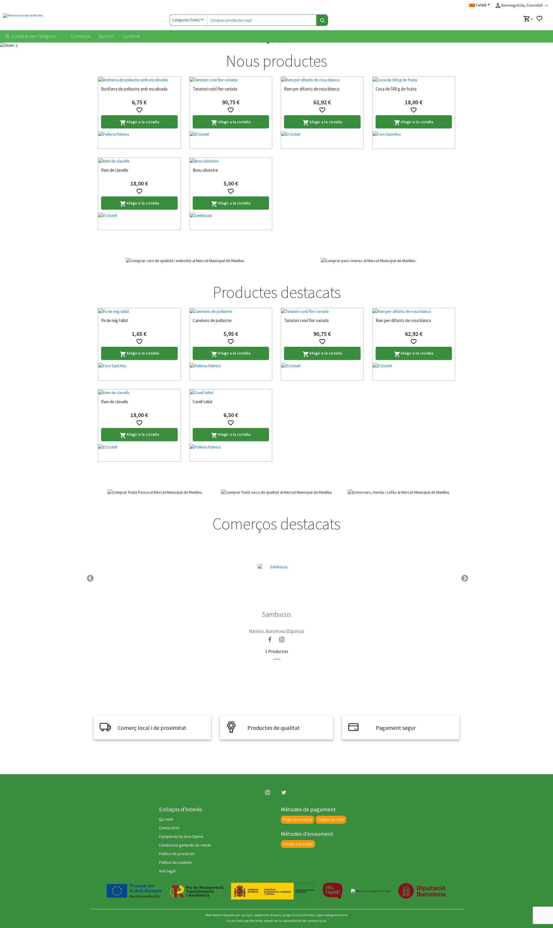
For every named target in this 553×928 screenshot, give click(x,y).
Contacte (131, 36)
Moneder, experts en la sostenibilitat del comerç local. (288, 920)
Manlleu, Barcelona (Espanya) (276, 631)
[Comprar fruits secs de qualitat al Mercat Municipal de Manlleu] (276, 492)
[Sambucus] (231, 221)
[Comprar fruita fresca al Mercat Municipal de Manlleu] (154, 492)
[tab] (262, 42)
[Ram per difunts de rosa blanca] (322, 80)
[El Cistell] (231, 140)
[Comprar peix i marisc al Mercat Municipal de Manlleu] (367, 260)
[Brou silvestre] (231, 161)
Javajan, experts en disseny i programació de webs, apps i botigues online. (294, 915)
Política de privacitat (176, 853)
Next (464, 577)
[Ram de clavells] (139, 161)
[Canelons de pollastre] (231, 311)
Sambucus (276, 614)
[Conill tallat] (231, 392)
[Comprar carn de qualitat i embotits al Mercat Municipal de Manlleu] (185, 260)
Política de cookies (175, 862)
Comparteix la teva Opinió (181, 836)
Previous (89, 577)
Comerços (80, 36)
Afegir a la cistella (139, 122)
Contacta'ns (169, 827)
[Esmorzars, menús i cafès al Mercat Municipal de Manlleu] (398, 492)
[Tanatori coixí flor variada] (231, 80)
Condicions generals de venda (185, 845)
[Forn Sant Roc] (414, 140)
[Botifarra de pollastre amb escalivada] (139, 80)
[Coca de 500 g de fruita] (414, 80)
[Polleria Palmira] (139, 140)
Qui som (106, 36)
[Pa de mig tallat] (139, 311)
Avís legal (167, 871)
